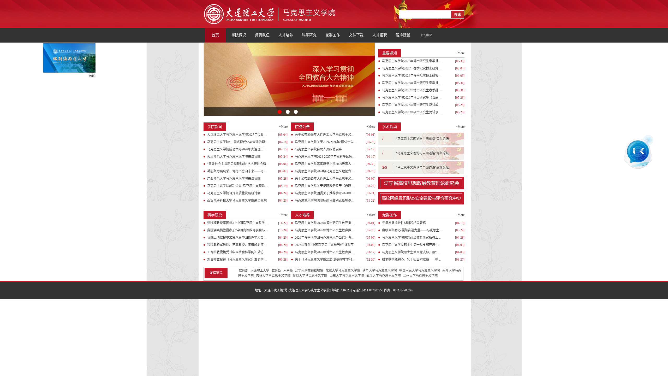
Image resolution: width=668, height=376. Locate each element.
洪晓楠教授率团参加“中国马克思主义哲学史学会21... (238, 223)
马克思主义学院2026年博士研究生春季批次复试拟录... (413, 83)
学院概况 (238, 35)
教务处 (276, 270)
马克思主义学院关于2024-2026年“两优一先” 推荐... (326, 142)
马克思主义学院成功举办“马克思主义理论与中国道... (238, 186)
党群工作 (332, 35)
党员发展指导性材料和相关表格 (404, 223)
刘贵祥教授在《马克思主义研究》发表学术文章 (238, 259)
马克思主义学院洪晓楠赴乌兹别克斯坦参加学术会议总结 (326, 200)
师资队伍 (262, 35)
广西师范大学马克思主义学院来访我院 (233, 178)
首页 (215, 35)
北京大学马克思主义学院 (343, 270)
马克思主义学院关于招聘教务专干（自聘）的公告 (326, 186)
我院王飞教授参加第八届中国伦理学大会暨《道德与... (238, 237)
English (426, 35)
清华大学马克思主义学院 (379, 270)
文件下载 (356, 35)
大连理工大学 (259, 270)
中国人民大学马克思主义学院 (419, 270)
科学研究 (309, 35)
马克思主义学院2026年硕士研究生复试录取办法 (413, 112)
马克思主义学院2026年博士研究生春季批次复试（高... (413, 61)
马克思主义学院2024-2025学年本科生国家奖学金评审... (326, 156)
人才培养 (285, 35)
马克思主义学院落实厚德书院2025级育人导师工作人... (326, 164)
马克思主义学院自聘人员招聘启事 (318, 149)
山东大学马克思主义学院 (347, 276)
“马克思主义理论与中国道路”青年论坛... (423, 139)
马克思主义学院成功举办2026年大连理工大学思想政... (238, 149)
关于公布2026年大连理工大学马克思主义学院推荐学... (326, 135)
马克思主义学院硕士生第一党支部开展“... (410, 245)
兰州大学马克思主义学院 (420, 276)
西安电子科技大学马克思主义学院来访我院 (237, 200)
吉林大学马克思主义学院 (273, 276)
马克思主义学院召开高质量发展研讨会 (233, 193)
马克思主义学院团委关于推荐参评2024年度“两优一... (326, 193)
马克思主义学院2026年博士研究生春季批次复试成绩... (413, 90)
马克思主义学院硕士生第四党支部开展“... (410, 252)
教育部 (243, 270)
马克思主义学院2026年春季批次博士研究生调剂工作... (413, 76)
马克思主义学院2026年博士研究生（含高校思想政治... (413, 97)
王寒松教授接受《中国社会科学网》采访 (235, 252)
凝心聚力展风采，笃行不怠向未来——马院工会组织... (238, 171)
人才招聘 (379, 35)
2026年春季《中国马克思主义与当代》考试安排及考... (326, 237)
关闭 (97, 80)
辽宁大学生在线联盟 (309, 270)
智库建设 (403, 35)
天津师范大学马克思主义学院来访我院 (233, 156)
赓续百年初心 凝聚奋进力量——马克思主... (412, 230)
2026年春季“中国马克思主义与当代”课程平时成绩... (326, 245)
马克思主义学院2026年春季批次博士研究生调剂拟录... (413, 68)
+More (460, 53)
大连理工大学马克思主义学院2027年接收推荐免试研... (238, 135)
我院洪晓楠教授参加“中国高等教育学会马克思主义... (238, 230)
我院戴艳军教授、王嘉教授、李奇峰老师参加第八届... (238, 245)
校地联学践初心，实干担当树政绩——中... (411, 259)
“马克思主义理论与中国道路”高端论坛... (423, 167)
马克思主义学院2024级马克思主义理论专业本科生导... (326, 171)
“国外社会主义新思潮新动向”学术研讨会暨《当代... (238, 164)
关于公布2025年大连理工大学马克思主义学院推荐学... (326, 178)
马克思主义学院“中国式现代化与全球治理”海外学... (238, 142)
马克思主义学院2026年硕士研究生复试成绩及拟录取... (413, 105)
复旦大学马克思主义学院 (310, 276)
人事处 (288, 270)
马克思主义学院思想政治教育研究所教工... (411, 237)
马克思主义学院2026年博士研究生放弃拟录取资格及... (326, 223)
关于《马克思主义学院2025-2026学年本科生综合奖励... (326, 259)
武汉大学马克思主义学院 (383, 276)
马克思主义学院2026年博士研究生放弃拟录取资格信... (326, 230)
